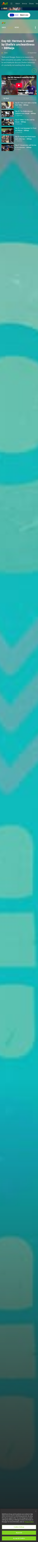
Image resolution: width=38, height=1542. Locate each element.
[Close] (36, 1511)
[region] (19, 1525)
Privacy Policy (29, 1522)
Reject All (19, 1532)
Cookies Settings (19, 1527)
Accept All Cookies (19, 1538)
